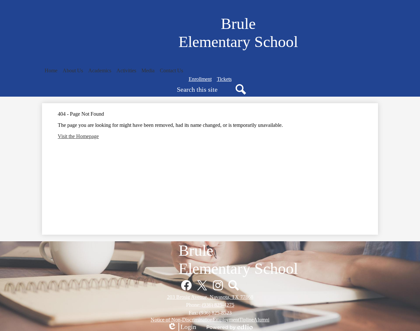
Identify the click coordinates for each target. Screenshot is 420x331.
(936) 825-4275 (218, 305)
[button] (51, 70)
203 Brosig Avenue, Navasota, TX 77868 (210, 297)
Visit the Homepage (78, 136)
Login (181, 327)
